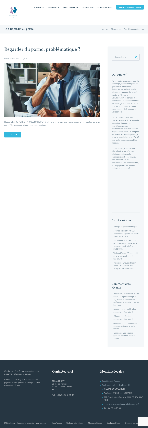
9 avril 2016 (15, 59)
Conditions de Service (111, 381)
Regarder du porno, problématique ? (42, 49)
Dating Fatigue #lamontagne (125, 227)
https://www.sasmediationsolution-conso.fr (121, 404)
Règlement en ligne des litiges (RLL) (117, 385)
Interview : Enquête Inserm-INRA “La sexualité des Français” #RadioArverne (125, 266)
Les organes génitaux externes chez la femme (125, 326)
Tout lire (13, 134)
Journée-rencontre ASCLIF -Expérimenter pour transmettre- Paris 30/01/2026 (126, 234)
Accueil (105, 29)
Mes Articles (116, 29)
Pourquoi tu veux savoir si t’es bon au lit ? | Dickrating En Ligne (126, 296)
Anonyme (117, 323)
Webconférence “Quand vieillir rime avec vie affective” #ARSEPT (125, 256)
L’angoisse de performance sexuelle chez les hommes (126, 302)
